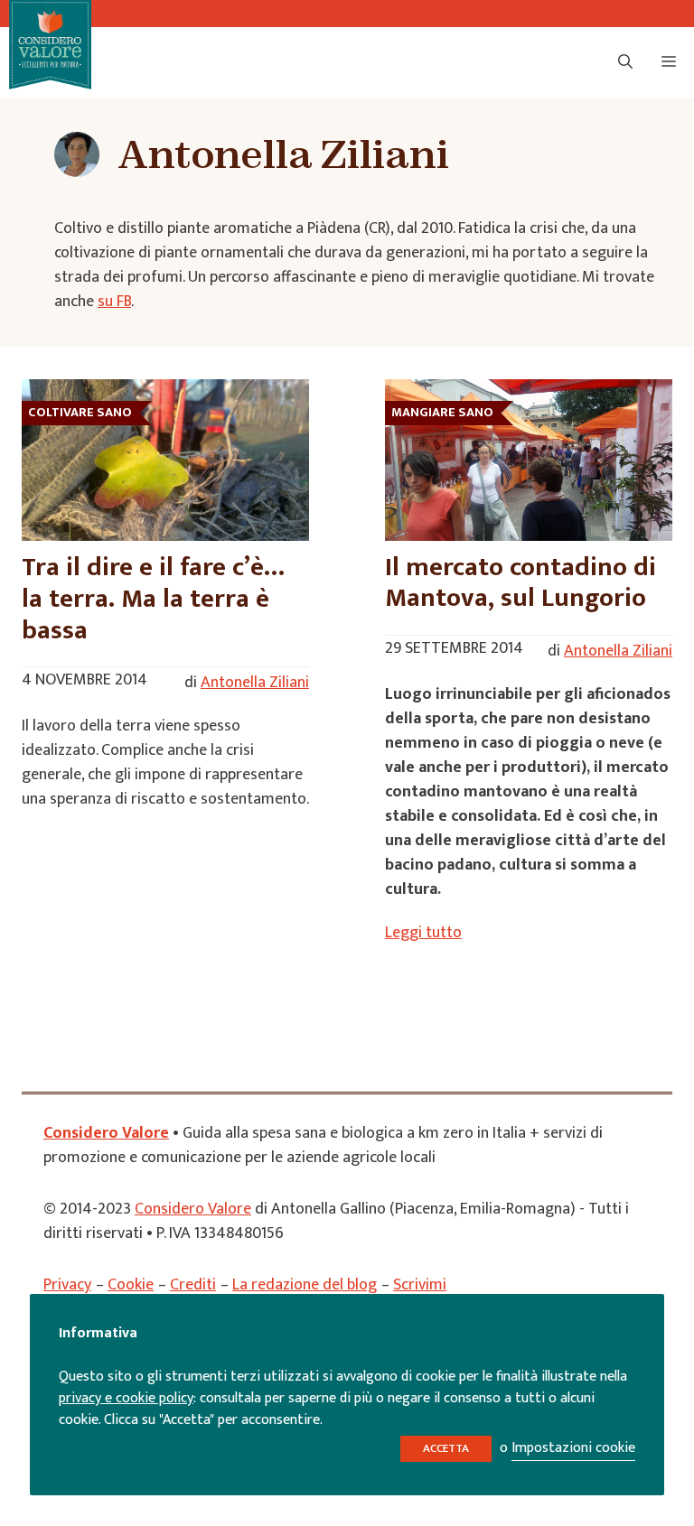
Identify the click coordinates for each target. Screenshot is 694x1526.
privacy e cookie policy (126, 1398)
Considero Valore (106, 1133)
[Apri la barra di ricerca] (625, 63)
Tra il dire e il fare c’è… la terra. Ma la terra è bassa (153, 598)
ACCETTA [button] (446, 1448)
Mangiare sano (442, 412)
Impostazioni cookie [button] (573, 1448)
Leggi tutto (423, 932)
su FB (114, 301)
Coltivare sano (80, 412)
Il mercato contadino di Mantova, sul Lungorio (520, 582)
